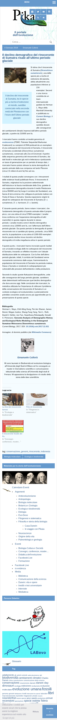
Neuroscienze (25, 533)
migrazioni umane (30, 696)
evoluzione (36, 686)
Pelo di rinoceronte (34, 407)
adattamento (8, 675)
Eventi (18, 544)
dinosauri (8, 685)
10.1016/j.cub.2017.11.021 (37, 326)
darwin (33, 683)
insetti (24, 694)
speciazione (19, 701)
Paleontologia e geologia (30, 540)
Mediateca (23, 592)
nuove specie (21, 698)
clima (11, 680)
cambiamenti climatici (29, 677)
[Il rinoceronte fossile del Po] (13, 426)
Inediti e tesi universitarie (30, 585)
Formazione (24, 561)
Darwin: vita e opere (27, 582)
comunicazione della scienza (33, 680)
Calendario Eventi (20, 487)
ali (15, 675)
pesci (29, 698)
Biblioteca (23, 576)
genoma (5, 693)
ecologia (17, 686)
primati (49, 698)
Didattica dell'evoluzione (29, 554)
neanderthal (9, 698)
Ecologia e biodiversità (34, 457)
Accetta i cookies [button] (49, 711)
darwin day (42, 682)
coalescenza (8, 142)
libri (51, 693)
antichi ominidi (22, 675)
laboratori (44, 693)
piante (34, 698)
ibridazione (18, 693)
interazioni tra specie (33, 693)
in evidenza (20, 568)
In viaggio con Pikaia (34, 529)
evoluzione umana (26, 689)
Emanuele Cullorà (30, 48)
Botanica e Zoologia (27, 505)
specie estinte (32, 700)
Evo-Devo (23, 515)
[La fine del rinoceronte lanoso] (13, 399)
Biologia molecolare (12, 457)
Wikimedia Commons (41, 332)
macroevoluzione (8, 696)
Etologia (22, 512)
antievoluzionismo (33, 675)
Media (18, 572)
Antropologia (24, 499)
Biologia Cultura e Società (30, 548)
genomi (24, 451)
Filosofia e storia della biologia (32, 521)
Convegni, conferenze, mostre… (33, 551)
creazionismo (24, 683)
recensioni (8, 700)
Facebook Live (25, 558)
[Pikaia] (29, 26)
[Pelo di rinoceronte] (37, 399)
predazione (42, 698)
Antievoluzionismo (27, 496)
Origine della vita (26, 536)
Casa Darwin (31, 526)
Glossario (16, 661)
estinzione (26, 686)
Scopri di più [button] (8, 718)
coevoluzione (18, 680)
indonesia (45, 451)
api (41, 675)
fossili (47, 689)
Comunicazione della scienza (32, 579)
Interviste (22, 589)
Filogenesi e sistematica (29, 518)
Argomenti (20, 492)
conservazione (13, 451)
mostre (40, 696)
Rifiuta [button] (36, 712)
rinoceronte (34, 451)
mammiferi (19, 696)
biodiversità (10, 677)
